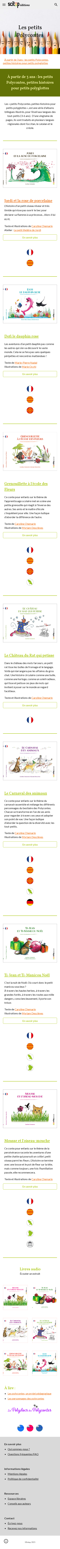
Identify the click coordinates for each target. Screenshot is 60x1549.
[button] (4, 4)
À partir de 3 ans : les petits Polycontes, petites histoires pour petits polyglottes (26, 61)
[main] (30, 32)
